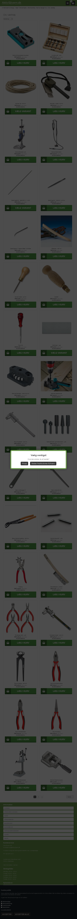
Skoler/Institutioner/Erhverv (43, 463)
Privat (24, 463)
